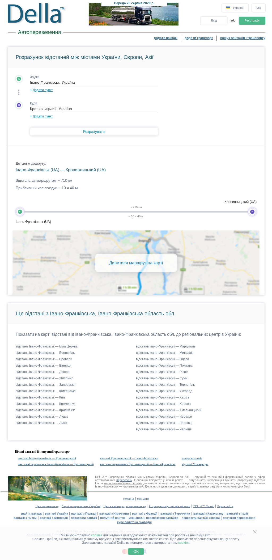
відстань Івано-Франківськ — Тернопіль (165, 385)
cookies (96, 535)
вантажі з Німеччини (114, 513)
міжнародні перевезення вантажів (153, 517)
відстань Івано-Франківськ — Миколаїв (164, 353)
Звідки (34, 77)
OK (136, 551)
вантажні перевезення (239, 517)
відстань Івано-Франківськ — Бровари (44, 359)
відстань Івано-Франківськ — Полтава (164, 365)
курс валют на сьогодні (134, 522)
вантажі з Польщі (83, 513)
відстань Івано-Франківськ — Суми (162, 378)
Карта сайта (225, 506)
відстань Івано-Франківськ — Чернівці (164, 423)
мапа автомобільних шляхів (123, 483)
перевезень (124, 480)
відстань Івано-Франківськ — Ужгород (164, 391)
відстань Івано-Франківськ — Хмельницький (168, 410)
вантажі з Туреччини (175, 513)
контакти (143, 498)
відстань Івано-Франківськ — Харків (162, 397)
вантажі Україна (56, 513)
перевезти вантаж (84, 517)
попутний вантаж (112, 517)
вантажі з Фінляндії (54, 517)
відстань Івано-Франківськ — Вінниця (43, 365)
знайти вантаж (31, 513)
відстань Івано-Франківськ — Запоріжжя (45, 385)
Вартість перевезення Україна (81, 506)
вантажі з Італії (237, 513)
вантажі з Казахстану (208, 513)
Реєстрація (252, 20)
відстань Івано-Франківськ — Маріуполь (166, 346)
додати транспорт (199, 38)
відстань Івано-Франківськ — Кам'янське (46, 391)
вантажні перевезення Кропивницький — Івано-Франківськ (138, 464)
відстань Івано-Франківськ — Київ (40, 397)
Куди (33, 103)
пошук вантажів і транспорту (242, 38)
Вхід (214, 20)
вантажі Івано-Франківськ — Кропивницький (47, 458)
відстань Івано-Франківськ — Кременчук (45, 404)
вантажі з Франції (144, 513)
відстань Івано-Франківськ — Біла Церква (47, 346)
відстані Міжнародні (195, 464)
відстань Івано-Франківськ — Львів (41, 423)
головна (128, 498)
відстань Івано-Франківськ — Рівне (162, 372)
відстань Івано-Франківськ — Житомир (44, 378)
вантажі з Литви (25, 517)
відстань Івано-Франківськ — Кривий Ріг (45, 410)
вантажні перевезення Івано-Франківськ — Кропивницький (56, 464)
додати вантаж (165, 38)
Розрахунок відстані (122, 476)
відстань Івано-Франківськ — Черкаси (164, 416)
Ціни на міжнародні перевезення (125, 506)
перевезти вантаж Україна (201, 517)
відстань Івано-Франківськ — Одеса (162, 359)
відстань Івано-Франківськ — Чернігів (164, 429)
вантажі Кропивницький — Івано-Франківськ (129, 458)
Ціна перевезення (47, 506)
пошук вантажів (192, 458)
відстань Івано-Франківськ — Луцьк (42, 416)
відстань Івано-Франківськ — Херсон (163, 404)
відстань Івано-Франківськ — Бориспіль (45, 353)
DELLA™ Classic (203, 506)
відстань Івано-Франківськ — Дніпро (43, 372)
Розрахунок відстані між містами (169, 506)
